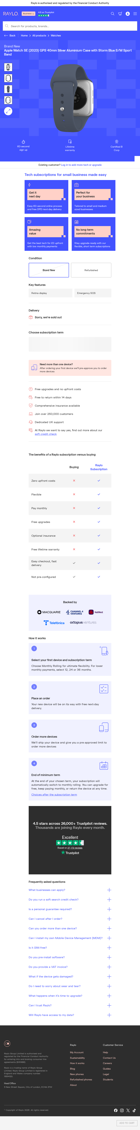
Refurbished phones (81, 1079)
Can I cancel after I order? (45, 918)
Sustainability (77, 1057)
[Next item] (136, 3)
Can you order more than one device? (53, 928)
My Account (76, 1052)
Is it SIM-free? (38, 947)
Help (105, 1052)
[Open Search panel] (113, 14)
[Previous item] (4, 3)
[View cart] (120, 14)
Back (12, 35)
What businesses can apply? (47, 889)
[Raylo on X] (128, 1110)
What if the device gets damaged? (51, 976)
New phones (77, 1074)
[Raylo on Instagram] (122, 1110)
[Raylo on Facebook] (115, 1110)
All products (39, 35)
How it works (77, 1063)
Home (24, 35)
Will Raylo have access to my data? (51, 1014)
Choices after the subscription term (54, 794)
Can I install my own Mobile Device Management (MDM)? (66, 937)
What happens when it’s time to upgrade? (55, 995)
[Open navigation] (135, 14)
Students (108, 1079)
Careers (107, 1063)
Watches (56, 35)
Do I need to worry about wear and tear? (55, 986)
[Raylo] (12, 14)
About (73, 1084)
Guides (107, 1068)
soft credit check (46, 433)
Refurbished (91, 270)
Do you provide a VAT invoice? (48, 966)
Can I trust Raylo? (40, 1005)
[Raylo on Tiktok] (134, 1110)
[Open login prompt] (128, 14)
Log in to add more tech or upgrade (81, 164)
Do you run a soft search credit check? (54, 899)
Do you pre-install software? (47, 957)
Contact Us (109, 1057)
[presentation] (70, 98)
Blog (72, 1068)
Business (27, 13)
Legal (106, 1074)
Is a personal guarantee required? (50, 909)
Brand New (49, 270)
